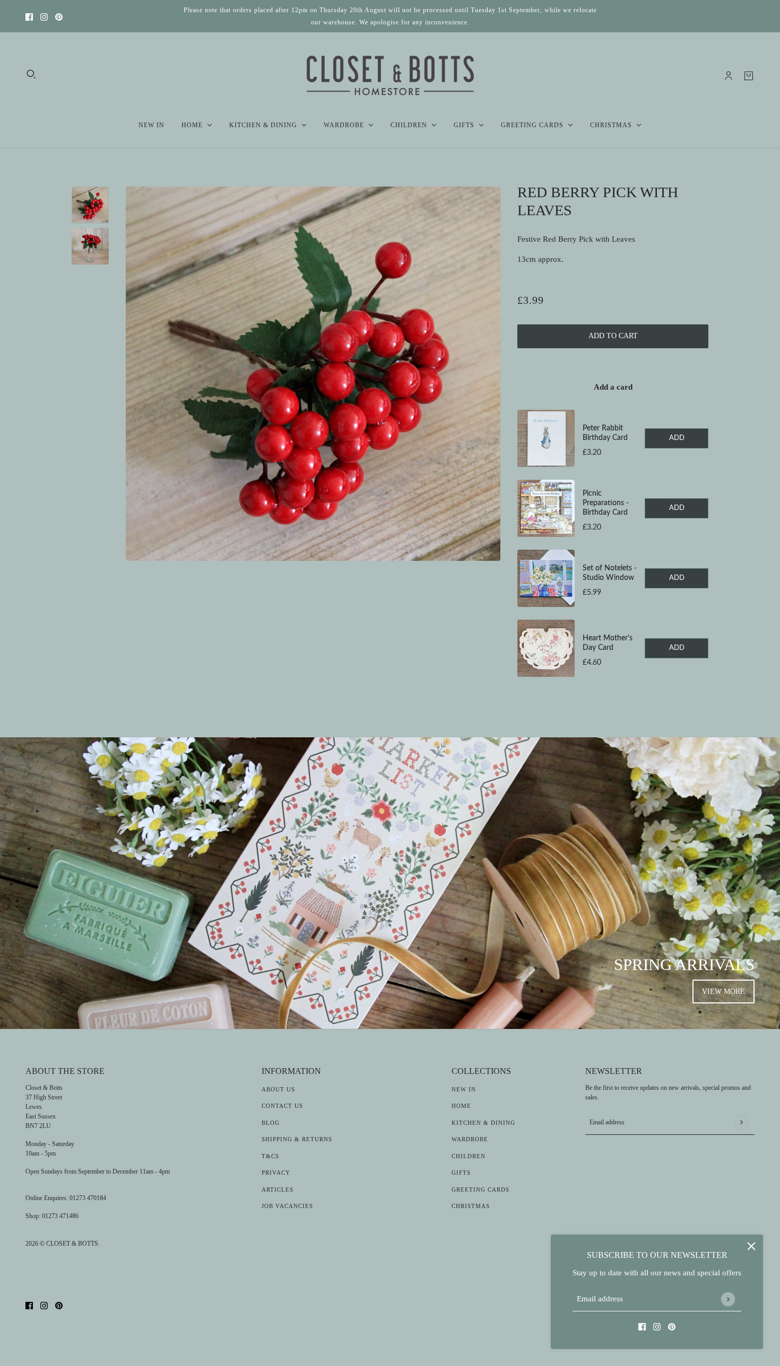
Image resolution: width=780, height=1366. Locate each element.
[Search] (31, 74)
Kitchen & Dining (483, 1123)
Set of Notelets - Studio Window (610, 573)
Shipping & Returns (297, 1139)
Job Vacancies (287, 1206)
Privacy (276, 1172)
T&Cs (270, 1156)
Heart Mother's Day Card (607, 642)
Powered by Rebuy (612, 692)
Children (469, 1156)
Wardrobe (470, 1139)
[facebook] (29, 16)
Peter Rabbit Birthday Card (605, 433)
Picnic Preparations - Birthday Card (606, 503)
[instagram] (44, 16)
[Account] (728, 76)
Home (461, 1106)
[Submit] (728, 1299)
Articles (277, 1189)
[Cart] (749, 76)
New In (464, 1089)
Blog (271, 1123)
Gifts (461, 1172)
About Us (278, 1089)
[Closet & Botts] (390, 75)
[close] (751, 1246)
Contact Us (282, 1106)
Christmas (471, 1206)
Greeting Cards (480, 1189)
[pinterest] (59, 16)
